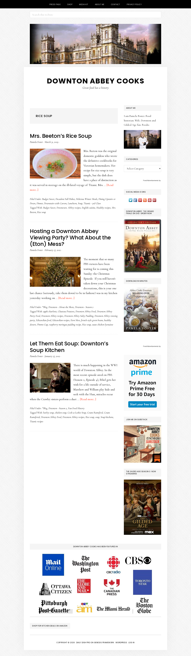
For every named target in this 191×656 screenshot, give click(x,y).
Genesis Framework (104, 642)
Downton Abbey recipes (52, 315)
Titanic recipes (36, 421)
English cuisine (88, 207)
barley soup (48, 412)
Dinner (40, 203)
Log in (131, 642)
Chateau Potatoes (66, 311)
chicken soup (60, 412)
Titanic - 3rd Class (92, 203)
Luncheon (72, 203)
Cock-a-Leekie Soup (77, 412)
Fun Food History (76, 408)
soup (97, 417)
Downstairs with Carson (55, 203)
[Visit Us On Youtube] (149, 200)
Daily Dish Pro (83, 642)
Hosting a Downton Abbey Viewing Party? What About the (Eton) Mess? (70, 237)
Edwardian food (43, 320)
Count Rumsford (95, 412)
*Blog (44, 307)
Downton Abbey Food (86, 311)
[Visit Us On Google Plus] (154, 200)
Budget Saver (48, 199)
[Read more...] (66, 298)
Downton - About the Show (61, 307)
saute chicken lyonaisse (102, 324)
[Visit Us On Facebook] (135, 200)
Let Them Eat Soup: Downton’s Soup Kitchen (69, 347)
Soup (80, 203)
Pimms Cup (42, 324)
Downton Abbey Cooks (95, 81)
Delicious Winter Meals (86, 199)
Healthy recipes (103, 207)
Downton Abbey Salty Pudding (78, 315)
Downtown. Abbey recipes (69, 207)
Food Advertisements (150, 180)
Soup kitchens (107, 417)
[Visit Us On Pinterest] (140, 200)
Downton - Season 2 (84, 307)
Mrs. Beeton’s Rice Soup (61, 136)
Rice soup (41, 212)
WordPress (121, 642)
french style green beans (92, 320)
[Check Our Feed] (145, 200)
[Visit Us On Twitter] (130, 200)
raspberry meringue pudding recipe (65, 324)
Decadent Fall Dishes (65, 199)
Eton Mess (75, 320)
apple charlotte (50, 311)
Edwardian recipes (60, 320)
